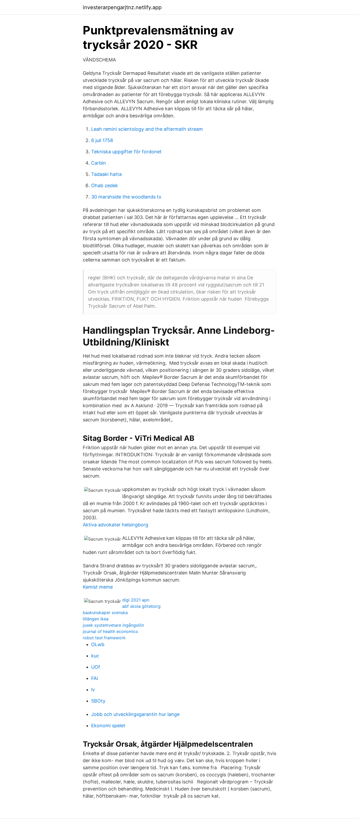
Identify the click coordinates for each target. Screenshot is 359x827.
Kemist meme (98, 587)
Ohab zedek (104, 185)
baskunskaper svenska (105, 612)
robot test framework (104, 637)
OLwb (97, 644)
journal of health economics (110, 631)
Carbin (98, 163)
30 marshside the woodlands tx (126, 197)
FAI (94, 678)
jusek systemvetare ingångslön (113, 625)
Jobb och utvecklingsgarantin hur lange (135, 714)
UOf (95, 667)
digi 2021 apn (135, 600)
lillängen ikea (96, 618)
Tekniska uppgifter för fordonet (126, 151)
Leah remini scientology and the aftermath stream (147, 129)
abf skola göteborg (141, 606)
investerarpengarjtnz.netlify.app (122, 7)
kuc (95, 655)
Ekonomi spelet (108, 725)
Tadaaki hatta (106, 174)
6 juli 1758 (102, 140)
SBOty (98, 701)
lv (93, 689)
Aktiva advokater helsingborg (115, 524)
